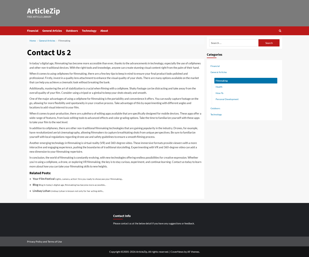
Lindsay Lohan (41, 191)
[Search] (280, 31)
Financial (32, 31)
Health (219, 86)
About (104, 31)
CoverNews (177, 251)
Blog (35, 184)
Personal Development (227, 99)
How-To (219, 93)
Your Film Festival (44, 178)
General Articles (52, 31)
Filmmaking (222, 80)
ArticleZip (43, 11)
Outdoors (72, 31)
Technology (89, 31)
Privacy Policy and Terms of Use (44, 241)
